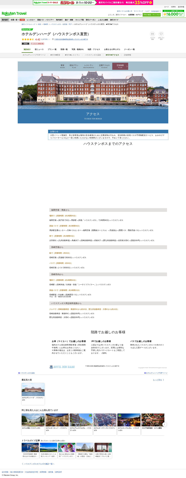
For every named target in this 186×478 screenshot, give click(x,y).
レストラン (88, 66)
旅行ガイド (114, 20)
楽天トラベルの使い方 (124, 11)
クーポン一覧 (129, 49)
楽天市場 (181, 7)
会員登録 (131, 15)
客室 (62, 66)
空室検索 (120, 66)
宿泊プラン (74, 66)
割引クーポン (91, 20)
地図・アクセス (94, 49)
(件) (44, 39)
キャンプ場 (79, 20)
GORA (173, 7)
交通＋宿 (14, 20)
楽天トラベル (14, 14)
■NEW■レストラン (72, 55)
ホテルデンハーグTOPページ (34, 55)
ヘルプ (147, 11)
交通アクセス (104, 66)
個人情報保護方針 (16, 472)
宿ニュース (39, 49)
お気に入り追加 (161, 38)
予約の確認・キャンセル (151, 15)
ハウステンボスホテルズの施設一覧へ (39, 464)
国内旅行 (5, 20)
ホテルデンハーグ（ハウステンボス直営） (56, 34)
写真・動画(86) (78, 49)
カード (166, 7)
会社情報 (5, 472)
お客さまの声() (112, 49)
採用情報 (43, 472)
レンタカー (31, 20)
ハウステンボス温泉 (93, 55)
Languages (155, 11)
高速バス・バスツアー (45, 20)
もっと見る (157, 380)
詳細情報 (127, 55)
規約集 (50, 472)
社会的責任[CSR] (31, 472)
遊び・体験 (69, 20)
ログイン (139, 15)
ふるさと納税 (103, 20)
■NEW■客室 (55, 55)
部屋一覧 (64, 49)
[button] (43, 384)
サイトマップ (138, 11)
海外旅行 (59, 20)
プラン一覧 (52, 49)
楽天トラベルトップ (28, 24)
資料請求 (58, 472)
